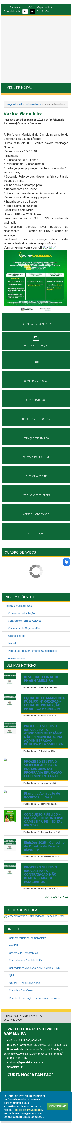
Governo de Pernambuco (23, 953)
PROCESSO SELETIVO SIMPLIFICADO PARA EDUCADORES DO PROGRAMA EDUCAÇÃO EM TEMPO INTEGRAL (43, 768)
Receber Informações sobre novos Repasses (34, 998)
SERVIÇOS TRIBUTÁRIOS (36, 438)
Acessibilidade (16, 658)
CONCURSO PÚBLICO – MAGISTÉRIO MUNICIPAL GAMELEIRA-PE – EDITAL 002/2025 (44, 819)
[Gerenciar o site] (65, 1016)
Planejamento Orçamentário (24, 628)
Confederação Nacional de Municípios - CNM (34, 968)
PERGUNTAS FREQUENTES (36, 495)
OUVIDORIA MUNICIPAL (36, 381)
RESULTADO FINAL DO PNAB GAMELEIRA (42, 679)
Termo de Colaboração (19, 605)
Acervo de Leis (16, 635)
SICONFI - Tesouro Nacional (24, 983)
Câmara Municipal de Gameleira (27, 938)
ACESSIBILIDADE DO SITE (36, 514)
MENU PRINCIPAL (19, 88)
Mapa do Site (44, 7)
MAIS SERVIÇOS (36, 533)
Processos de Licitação (21, 613)
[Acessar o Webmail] (60, 1016)
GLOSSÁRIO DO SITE (36, 476)
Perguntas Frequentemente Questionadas (32, 650)
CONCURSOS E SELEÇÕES (36, 345)
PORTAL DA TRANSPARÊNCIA (36, 324)
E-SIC (36, 362)
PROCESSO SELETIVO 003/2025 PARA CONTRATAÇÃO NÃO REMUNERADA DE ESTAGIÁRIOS (40, 874)
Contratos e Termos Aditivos (24, 620)
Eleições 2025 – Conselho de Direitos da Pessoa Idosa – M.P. (44, 846)
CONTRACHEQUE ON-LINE (36, 457)
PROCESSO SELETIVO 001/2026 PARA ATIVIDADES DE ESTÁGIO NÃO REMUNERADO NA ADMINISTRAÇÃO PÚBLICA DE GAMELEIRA (43, 735)
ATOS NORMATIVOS (36, 400)
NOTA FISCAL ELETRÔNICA (36, 419)
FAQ (29, 7)
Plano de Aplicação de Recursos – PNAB (42, 795)
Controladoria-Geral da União (25, 960)
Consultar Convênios (20, 990)
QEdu (11, 975)
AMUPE (13, 945)
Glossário (15, 7)
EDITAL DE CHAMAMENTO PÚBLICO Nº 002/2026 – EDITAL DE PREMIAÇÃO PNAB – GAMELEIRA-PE (44, 703)
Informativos (33, 104)
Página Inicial (14, 104)
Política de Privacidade (27, 1110)
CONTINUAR (57, 1106)
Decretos (13, 643)
